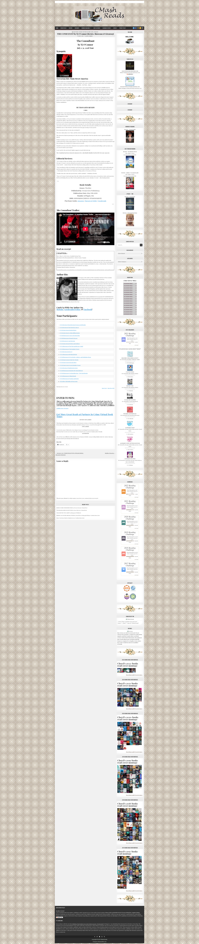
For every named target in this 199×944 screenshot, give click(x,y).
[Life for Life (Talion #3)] (137, 726)
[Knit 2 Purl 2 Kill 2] (124, 744)
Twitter (77, 309)
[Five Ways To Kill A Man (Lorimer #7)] (131, 869)
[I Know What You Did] (137, 701)
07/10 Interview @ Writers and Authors (70, 343)
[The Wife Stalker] (121, 744)
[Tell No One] (124, 787)
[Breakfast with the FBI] (124, 749)
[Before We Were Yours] (121, 817)
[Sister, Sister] (140, 865)
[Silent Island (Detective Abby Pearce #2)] (131, 692)
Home (57, 28)
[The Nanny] (121, 773)
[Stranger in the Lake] (128, 740)
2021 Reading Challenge (130, 502)
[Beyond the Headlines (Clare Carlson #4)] (121, 726)
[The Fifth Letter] (131, 878)
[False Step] (137, 773)
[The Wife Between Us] (131, 840)
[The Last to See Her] (124, 726)
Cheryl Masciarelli (130, 338)
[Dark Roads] (124, 701)
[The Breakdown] (118, 869)
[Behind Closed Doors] (128, 883)
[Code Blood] (118, 877)
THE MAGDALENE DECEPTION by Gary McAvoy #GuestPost (72, 510)
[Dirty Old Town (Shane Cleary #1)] (128, 745)
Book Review (75, 32)
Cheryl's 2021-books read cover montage (127, 684)
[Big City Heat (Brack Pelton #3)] (137, 874)
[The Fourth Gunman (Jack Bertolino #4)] (128, 840)
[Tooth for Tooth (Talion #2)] (140, 726)
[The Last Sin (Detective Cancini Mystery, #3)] (124, 883)
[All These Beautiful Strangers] (121, 826)
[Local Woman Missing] (128, 697)
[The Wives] (134, 740)
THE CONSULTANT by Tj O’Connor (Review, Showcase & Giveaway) (85, 34)
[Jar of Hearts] (137, 821)
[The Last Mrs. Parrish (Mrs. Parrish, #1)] (134, 821)
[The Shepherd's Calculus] (124, 840)
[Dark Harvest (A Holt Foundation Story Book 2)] (134, 869)
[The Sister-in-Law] (140, 692)
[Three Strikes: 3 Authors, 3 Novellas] (124, 821)
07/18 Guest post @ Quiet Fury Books (69, 359)
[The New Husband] (124, 769)
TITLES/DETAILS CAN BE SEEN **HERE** (130, 349)
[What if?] (137, 730)
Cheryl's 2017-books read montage (127, 852)
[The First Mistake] (131, 778)
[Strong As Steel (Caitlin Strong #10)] (131, 783)
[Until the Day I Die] (118, 787)
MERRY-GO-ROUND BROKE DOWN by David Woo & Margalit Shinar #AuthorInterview (78, 515)
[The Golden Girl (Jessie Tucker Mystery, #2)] (137, 735)
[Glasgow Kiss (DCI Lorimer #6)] (131, 874)
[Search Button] (142, 28)
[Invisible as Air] (134, 769)
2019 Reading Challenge (130, 533)
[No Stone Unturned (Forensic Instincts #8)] (118, 749)
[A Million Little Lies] (131, 735)
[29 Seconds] (140, 769)
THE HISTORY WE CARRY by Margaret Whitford (69, 513)
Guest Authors (97, 28)
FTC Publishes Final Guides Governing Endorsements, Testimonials (86, 924)
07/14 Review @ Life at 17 (66, 351)
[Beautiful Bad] (128, 812)
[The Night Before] (140, 778)
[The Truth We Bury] (121, 874)
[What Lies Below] (140, 835)
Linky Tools (104, 388)
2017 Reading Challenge (130, 564)
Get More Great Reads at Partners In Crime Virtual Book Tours (85, 415)
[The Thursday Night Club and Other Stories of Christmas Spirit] (137, 860)
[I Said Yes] (134, 692)
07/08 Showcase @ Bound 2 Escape (68, 338)
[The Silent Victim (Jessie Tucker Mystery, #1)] (140, 740)
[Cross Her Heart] (118, 821)
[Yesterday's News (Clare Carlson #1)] (121, 835)
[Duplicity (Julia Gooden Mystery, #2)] (140, 869)
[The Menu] (140, 735)
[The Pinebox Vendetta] (121, 740)
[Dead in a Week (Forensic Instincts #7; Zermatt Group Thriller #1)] (121, 812)
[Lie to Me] (134, 835)
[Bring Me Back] (137, 835)
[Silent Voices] (128, 773)
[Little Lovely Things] (118, 783)
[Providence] (131, 817)
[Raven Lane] (128, 769)
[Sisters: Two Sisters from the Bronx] (128, 735)
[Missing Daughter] (118, 692)
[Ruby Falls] (131, 701)
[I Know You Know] (118, 817)
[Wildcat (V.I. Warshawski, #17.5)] (121, 883)
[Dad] (121, 692)
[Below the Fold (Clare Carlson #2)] (121, 792)
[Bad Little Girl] (137, 840)
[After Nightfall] (124, 817)
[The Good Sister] (134, 697)
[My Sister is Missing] (118, 744)
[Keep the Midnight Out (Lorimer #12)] (124, 835)
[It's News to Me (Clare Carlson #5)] (121, 672)
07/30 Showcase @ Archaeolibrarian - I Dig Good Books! (74, 373)
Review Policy (63, 28)
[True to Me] (118, 769)
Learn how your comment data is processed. (87, 498)
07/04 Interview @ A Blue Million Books (70, 333)
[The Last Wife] (121, 697)
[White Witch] (121, 840)
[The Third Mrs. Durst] (131, 730)
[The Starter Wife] (124, 774)
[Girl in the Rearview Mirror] (128, 778)
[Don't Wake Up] (131, 787)
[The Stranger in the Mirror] (118, 706)
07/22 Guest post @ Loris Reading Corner (70, 365)
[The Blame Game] (118, 672)
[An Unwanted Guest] (131, 821)
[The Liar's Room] (128, 817)
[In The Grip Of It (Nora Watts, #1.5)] (128, 831)
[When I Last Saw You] (128, 701)
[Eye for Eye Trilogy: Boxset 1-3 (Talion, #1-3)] (134, 725)
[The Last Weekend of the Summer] (137, 826)
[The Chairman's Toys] (131, 826)
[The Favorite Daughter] (137, 787)
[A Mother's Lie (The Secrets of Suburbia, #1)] (140, 826)
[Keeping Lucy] (131, 774)
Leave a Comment (89, 36)
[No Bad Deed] (137, 744)
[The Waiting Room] (124, 812)
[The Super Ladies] (118, 831)
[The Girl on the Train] (140, 878)
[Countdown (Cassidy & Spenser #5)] (140, 860)
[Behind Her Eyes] (140, 883)
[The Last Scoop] (134, 744)
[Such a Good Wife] (118, 696)
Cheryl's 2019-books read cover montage (127, 761)
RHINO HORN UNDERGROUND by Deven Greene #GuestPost (72, 507)
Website (60, 309)
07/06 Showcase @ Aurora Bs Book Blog (70, 335)
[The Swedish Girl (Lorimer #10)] (128, 860)
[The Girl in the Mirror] (124, 730)
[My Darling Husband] (134, 672)
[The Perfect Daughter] (134, 706)
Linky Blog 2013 (111, 388)
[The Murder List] (134, 773)
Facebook (87, 309)
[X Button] (134, 28)
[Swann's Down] (121, 783)
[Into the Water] (140, 817)
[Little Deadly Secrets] (131, 726)
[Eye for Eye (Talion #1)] (121, 730)
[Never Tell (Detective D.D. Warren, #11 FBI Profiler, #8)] (118, 812)
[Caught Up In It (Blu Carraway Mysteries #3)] (121, 788)
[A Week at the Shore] (124, 740)
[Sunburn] (140, 773)
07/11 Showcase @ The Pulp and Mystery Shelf (71, 346)
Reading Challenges (86, 28)
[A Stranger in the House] (134, 817)
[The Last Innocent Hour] (137, 883)
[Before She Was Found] (134, 778)
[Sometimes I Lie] (118, 864)
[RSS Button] (140, 28)
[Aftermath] (137, 692)
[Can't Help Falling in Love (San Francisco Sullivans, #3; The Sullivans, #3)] (121, 869)
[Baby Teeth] (128, 826)
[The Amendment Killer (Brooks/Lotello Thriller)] (124, 860)
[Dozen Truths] (121, 879)
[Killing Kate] (131, 883)
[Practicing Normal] (128, 874)
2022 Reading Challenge (130, 486)
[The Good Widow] (131, 835)
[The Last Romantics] (128, 787)
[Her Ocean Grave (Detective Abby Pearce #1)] (118, 701)
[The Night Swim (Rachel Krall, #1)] (140, 730)
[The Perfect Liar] (124, 792)
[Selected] (124, 831)
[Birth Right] (118, 774)
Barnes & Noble (91, 201)
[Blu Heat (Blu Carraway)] (128, 879)
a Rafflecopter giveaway (62, 408)
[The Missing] (134, 860)
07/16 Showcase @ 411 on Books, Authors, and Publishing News (75, 357)
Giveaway (80, 32)
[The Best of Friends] (124, 706)
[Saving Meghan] (137, 783)
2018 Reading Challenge (130, 548)
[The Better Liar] (121, 749)
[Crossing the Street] (134, 874)
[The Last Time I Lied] (140, 831)
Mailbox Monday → (110, 453)
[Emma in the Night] (124, 735)
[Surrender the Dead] (118, 726)
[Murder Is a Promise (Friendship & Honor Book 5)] (137, 831)
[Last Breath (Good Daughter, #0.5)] (137, 869)
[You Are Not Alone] (131, 744)
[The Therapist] (131, 697)
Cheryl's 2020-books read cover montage (127, 718)
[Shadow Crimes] (118, 860)
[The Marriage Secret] (124, 672)
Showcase (96, 32)
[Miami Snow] (118, 826)
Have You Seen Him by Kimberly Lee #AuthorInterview (70, 518)
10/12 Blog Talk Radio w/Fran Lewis (68, 381)
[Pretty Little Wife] (128, 726)
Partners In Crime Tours (88, 32)
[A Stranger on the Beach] (124, 778)
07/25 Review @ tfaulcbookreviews (69, 368)
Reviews (70, 28)
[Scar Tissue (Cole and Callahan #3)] (124, 826)
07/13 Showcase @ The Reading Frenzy (69, 349)
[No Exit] (140, 787)
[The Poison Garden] (131, 769)
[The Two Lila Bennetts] (118, 778)
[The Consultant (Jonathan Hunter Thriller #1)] (131, 831)
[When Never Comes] (131, 812)
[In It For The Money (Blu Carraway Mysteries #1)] (128, 869)
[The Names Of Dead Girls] (131, 864)
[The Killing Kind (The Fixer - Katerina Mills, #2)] (124, 888)
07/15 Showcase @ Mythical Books (68, 354)
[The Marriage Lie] (121, 831)
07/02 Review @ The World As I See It (69, 327)
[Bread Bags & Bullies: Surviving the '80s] (137, 769)
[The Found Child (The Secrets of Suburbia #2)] (128, 822)
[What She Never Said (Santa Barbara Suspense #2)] (121, 778)
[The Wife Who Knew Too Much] (118, 740)
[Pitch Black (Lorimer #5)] (140, 874)
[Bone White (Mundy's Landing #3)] (124, 879)
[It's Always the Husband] (134, 812)
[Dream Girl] (121, 701)
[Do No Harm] (131, 706)
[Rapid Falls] (118, 792)
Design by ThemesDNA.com (99, 941)
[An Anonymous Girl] (137, 817)
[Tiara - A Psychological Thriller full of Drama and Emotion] (128, 792)
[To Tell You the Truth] (128, 730)
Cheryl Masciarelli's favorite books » (134, 675)
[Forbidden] (124, 874)
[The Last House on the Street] (128, 672)
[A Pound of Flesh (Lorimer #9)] (121, 864)
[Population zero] (124, 697)
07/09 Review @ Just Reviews (67, 341)
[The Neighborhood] (121, 769)
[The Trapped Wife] (128, 692)
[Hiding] (128, 835)
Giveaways (77, 28)
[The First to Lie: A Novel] (121, 735)
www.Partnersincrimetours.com (130, 71)
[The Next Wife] (140, 701)
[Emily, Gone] (124, 783)
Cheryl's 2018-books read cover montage (127, 804)
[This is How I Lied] (131, 740)
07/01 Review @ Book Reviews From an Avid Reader (73, 325)
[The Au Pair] (140, 812)
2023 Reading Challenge (130, 334)
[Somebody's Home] (131, 672)
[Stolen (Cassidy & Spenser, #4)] (134, 883)
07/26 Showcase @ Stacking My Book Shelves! (71, 370)
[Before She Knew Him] (140, 783)
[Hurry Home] (134, 735)
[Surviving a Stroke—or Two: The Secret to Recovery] (134, 864)
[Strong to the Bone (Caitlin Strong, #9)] (124, 864)
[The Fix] (134, 840)
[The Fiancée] (134, 701)
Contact (115, 28)
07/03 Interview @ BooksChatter (68, 330)
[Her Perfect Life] (140, 697)
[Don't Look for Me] (134, 730)
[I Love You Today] (137, 878)
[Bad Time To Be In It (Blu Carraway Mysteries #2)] (134, 831)
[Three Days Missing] (134, 826)
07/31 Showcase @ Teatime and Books (69, 378)
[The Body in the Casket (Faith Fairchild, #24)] (131, 860)
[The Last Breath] (140, 821)
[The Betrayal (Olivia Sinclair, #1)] (137, 706)
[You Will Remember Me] (128, 706)
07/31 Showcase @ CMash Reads (68, 376)
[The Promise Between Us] (118, 835)
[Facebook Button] (136, 28)
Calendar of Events (107, 28)
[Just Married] (137, 697)
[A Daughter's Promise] (137, 864)
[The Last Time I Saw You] (128, 783)
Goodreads (102, 201)
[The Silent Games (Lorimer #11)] (140, 840)
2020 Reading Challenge (130, 517)
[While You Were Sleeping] (118, 883)
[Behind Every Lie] (140, 744)
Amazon (81, 201)
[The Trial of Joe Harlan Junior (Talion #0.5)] (118, 730)
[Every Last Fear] (121, 706)
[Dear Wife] (137, 778)
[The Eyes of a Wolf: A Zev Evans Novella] (134, 879)
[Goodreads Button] (138, 28)
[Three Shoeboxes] (118, 840)
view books (136, 345)
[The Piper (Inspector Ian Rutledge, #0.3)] (118, 888)
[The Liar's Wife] (124, 692)
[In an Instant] (137, 740)
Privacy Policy (122, 28)
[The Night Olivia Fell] (134, 788)
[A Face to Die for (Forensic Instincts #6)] (118, 874)
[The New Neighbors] (121, 821)
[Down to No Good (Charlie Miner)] (128, 865)
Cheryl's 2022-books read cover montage (127, 664)
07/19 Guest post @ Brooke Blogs (68, 362)
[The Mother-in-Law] (118, 735)
